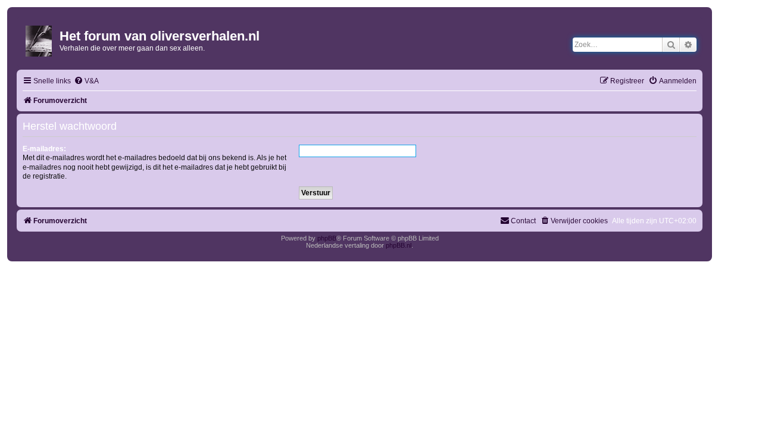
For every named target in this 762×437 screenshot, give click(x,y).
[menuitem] (86, 81)
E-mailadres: (44, 149)
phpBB (326, 238)
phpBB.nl (398, 245)
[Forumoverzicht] (40, 39)
